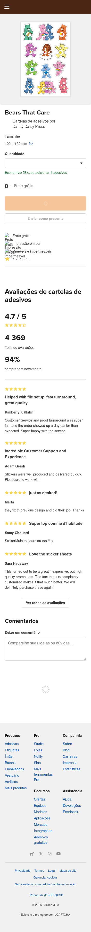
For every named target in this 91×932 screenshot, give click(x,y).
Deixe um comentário (22, 632)
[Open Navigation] (7, 7)
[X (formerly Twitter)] (41, 854)
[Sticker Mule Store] (32, 854)
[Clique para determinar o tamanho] (31, 143)
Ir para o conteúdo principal (3, 3)
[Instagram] (50, 854)
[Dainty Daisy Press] (8, 121)
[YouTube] (58, 854)
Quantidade (14, 153)
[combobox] (45, 163)
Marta (9, 502)
